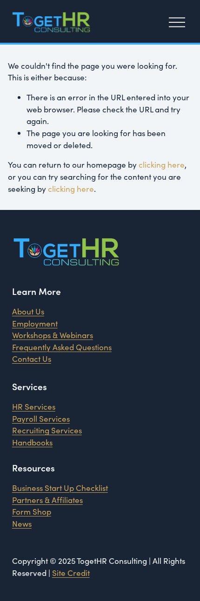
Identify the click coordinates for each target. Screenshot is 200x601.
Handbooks (32, 442)
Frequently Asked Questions (62, 347)
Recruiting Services (47, 430)
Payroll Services (41, 418)
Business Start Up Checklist (60, 488)
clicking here (162, 164)
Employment (35, 323)
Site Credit (71, 573)
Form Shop (31, 511)
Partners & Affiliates (47, 500)
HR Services (33, 406)
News (22, 523)
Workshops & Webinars (52, 335)
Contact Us (31, 358)
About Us (28, 311)
